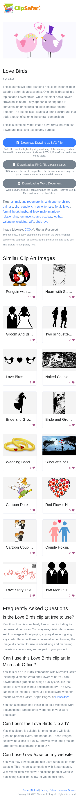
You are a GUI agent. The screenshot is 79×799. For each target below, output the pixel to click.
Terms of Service (67, 790)
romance (25, 216)
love (36, 211)
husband (26, 211)
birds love (42, 221)
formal (7, 211)
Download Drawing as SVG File (41, 142)
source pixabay (42, 216)
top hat (57, 216)
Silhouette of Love (60, 462)
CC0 (28, 229)
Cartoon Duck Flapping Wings (30, 505)
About (26, 790)
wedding (21, 221)
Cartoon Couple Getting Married (32, 547)
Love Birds (14, 377)
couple (25, 206)
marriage (54, 211)
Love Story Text (18, 590)
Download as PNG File (40, 164)
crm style (37, 206)
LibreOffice (62, 697)
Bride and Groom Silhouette (28, 419)
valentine (9, 221)
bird (17, 206)
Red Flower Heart (59, 505)
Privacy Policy (48, 790)
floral (58, 206)
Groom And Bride (20, 334)
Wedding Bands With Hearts (29, 462)
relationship (10, 216)
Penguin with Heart (21, 292)
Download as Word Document (40, 183)
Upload (35, 790)
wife (31, 221)
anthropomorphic (32, 201)
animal (15, 201)
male (43, 211)
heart (15, 211)
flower (66, 206)
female (48, 206)
